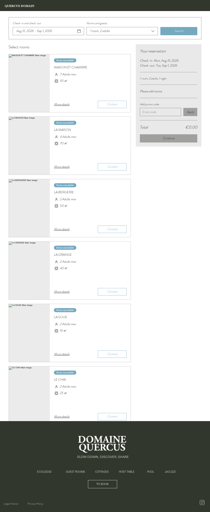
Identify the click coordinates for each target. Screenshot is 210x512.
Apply (190, 112)
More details (62, 104)
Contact (112, 104)
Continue (169, 138)
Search (179, 30)
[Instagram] (202, 502)
